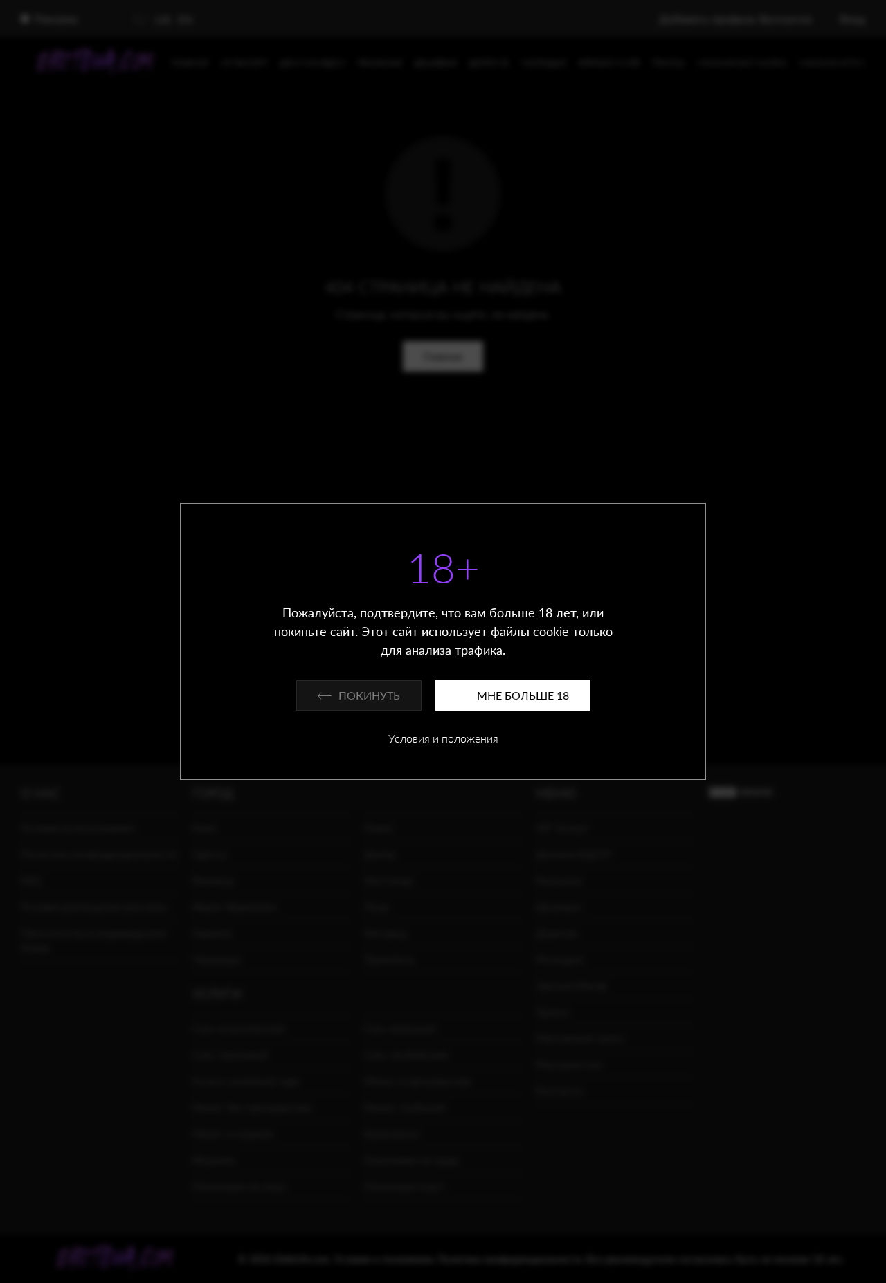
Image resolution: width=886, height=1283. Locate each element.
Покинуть (369, 695)
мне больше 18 (523, 695)
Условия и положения (443, 738)
